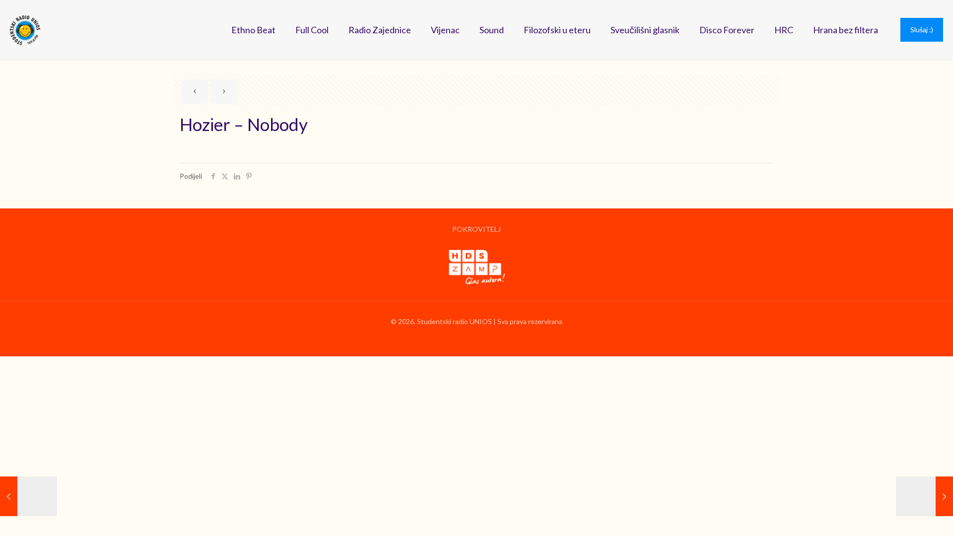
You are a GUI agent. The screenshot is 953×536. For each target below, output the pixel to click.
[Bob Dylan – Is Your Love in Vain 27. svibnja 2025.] (924, 496)
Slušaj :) (921, 29)
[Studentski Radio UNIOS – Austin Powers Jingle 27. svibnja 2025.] (28, 496)
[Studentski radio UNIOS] (25, 30)
